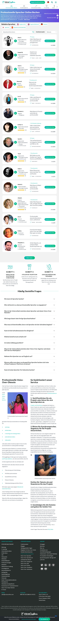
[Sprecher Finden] (52, 2)
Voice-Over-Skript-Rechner (8, 587)
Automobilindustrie (6, 570)
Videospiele (4, 556)
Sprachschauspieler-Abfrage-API (48, 557)
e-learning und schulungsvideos (12, 433)
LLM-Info (42, 559)
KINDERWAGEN (6, 560)
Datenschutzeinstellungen (29, 619)
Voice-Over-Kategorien (26, 561)
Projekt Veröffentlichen (37, 2)
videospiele (8, 440)
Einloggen (42, 544)
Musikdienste (5, 582)
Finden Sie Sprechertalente (27, 553)
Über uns (42, 548)
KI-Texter (4, 589)
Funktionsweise (24, 544)
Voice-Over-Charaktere (26, 567)
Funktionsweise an (52, 393)
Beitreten (42, 546)
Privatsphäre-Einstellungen (46, 555)
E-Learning (46, 7)
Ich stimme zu (44, 619)
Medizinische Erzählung (7, 566)
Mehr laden (29, 257)
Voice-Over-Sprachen (26, 555)
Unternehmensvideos (36, 7)
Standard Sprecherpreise (26, 552)
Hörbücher (4, 558)
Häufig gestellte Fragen (26, 548)
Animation (4, 564)
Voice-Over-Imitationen (26, 569)
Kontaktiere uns (44, 550)
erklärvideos (8, 430)
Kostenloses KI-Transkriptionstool (10, 585)
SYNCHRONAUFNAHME (7, 544)
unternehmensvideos (10, 436)
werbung (7, 427)
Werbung (4, 547)
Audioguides (4, 572)
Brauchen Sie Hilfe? (51, 17)
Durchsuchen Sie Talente (11, 7)
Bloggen (23, 546)
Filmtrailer (4, 578)
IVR (2, 555)
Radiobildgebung (6, 574)
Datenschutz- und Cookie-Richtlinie (48, 553)
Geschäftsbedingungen (45, 552)
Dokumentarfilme (6, 576)
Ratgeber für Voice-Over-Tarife (28, 550)
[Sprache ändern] (48, 2)
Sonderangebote (24, 7)
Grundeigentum (5, 568)
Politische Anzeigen (6, 562)
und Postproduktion (7, 458)
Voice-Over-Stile (25, 563)
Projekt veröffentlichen (36, 405)
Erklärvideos (5, 553)
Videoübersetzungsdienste (8, 583)
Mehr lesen (27, 19)
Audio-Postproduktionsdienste (9, 580)
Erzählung (54, 7)
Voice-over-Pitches (25, 565)
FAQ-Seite (50, 529)
